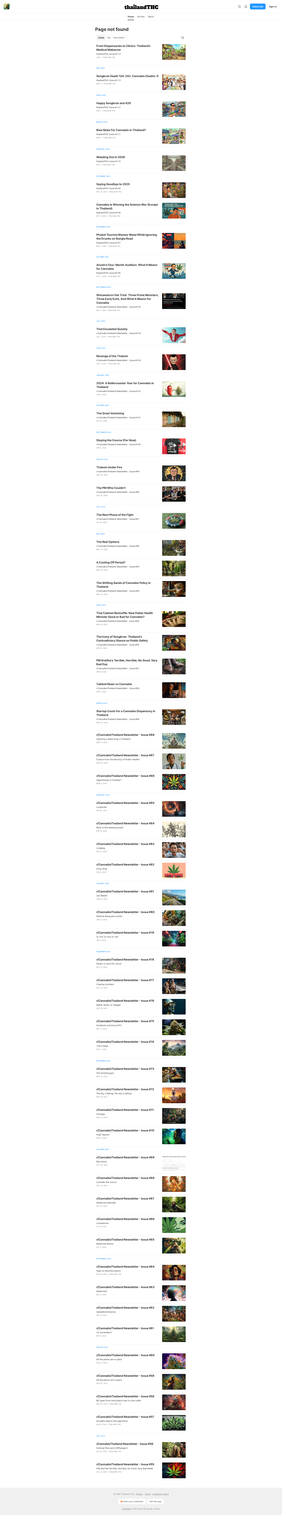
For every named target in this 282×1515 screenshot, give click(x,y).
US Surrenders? (104, 1332)
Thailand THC (109, 57)
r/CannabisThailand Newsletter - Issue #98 (117, 491)
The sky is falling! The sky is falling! (114, 1093)
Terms (148, 1494)
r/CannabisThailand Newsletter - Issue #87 (125, 755)
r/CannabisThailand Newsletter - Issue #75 (125, 1021)
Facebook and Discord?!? (108, 1025)
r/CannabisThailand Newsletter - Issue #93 (117, 620)
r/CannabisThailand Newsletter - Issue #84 (125, 823)
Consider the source (106, 1182)
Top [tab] (108, 37)
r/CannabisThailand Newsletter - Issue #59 (125, 1375)
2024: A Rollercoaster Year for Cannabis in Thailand (125, 385)
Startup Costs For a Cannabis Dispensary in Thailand (125, 713)
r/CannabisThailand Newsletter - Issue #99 (117, 471)
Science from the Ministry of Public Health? (118, 759)
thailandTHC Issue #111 (108, 134)
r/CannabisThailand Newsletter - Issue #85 (125, 803)
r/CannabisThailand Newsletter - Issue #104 (118, 333)
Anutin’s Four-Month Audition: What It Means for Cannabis (126, 266)
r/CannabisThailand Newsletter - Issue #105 (118, 306)
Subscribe (257, 6)
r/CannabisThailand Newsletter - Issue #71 (125, 1110)
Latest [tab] (101, 37)
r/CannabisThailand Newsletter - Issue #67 (125, 1198)
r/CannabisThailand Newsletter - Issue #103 (118, 360)
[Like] (98, 114)
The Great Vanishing (110, 413)
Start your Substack (133, 1501)
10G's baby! (102, 1045)
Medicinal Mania (104, 1243)
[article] (141, 53)
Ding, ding (101, 868)
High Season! (103, 1134)
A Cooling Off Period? (110, 562)
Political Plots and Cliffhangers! (112, 1447)
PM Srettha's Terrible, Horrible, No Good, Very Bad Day (126, 662)
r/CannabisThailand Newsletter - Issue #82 (125, 864)
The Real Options (107, 542)
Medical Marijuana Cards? (109, 916)
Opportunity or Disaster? (108, 779)
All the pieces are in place (109, 1359)
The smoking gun (105, 1072)
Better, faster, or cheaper (108, 1004)
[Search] (239, 6)
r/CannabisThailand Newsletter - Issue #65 (125, 1239)
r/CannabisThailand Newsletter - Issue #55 (125, 1464)
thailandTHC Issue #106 (108, 272)
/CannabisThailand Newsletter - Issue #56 (124, 1444)
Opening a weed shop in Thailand (113, 738)
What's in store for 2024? (109, 963)
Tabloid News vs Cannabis (114, 684)
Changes (100, 1113)
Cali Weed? (101, 895)
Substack (126, 1508)
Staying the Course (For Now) (116, 440)
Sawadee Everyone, (106, 1311)
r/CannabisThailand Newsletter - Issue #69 (125, 1157)
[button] (130, 16)
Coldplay (100, 848)
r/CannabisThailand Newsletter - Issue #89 (117, 719)
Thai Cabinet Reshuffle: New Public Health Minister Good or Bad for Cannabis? (124, 615)
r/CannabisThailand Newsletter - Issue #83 (125, 844)
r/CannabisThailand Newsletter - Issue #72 (125, 1089)
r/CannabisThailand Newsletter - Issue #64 (125, 1266)
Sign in (273, 6)
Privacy (139, 1494)
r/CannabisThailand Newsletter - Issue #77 (125, 980)
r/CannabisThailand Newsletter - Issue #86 (125, 776)
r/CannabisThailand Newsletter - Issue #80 (125, 912)
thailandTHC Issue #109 (108, 188)
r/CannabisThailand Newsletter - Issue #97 (117, 518)
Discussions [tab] (118, 37)
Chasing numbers (105, 984)
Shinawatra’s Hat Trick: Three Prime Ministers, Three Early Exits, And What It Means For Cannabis (127, 298)
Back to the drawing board (109, 827)
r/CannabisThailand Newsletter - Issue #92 (117, 644)
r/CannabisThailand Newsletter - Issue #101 (118, 417)
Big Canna (101, 1161)
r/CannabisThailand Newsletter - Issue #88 (125, 735)
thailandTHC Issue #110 (108, 161)
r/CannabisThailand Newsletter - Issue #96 (117, 545)
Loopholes (101, 807)
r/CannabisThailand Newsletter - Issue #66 (125, 1219)
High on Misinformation (108, 1270)
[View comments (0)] (119, 61)
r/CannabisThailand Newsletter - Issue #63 (125, 1287)
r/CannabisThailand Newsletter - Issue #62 (125, 1307)
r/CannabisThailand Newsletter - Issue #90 (117, 688)
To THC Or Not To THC (107, 936)
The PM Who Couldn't (111, 488)
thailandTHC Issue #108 (108, 212)
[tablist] (111, 38)
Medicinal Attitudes (106, 1202)
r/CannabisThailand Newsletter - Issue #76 (125, 1000)
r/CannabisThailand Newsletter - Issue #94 (117, 590)
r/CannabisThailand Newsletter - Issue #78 (125, 959)
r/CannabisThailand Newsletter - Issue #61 (125, 1328)
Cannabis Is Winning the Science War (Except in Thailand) (127, 206)
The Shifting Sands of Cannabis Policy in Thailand (123, 584)
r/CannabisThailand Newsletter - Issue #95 (117, 566)
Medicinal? (101, 1291)
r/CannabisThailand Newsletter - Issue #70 (125, 1130)
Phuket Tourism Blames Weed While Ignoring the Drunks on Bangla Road (126, 236)
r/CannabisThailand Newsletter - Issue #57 (125, 1417)
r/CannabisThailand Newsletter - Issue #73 (125, 1069)
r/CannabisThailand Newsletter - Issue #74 (125, 1041)
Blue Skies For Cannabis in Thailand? (121, 130)
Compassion (102, 1223)
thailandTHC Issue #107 (108, 242)
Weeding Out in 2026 (110, 157)
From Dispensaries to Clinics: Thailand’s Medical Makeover (123, 47)
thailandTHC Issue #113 (108, 80)
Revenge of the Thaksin (112, 356)
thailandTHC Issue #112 (108, 107)
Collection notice (160, 1494)
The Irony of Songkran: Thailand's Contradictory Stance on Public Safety (122, 638)
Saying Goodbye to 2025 (113, 184)
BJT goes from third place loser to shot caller (118, 1400)
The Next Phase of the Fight (114, 515)
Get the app (155, 1501)
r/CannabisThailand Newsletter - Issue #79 (125, 932)
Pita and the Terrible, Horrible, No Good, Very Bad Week (124, 1468)
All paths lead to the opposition (112, 1420)
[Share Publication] (246, 6)
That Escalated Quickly (111, 329)
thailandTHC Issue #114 (108, 53)
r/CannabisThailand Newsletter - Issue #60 (125, 1355)
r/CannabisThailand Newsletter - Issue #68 (125, 1178)
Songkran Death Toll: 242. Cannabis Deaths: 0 (127, 76)
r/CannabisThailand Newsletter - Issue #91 (117, 668)
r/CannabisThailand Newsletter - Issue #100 (118, 444)
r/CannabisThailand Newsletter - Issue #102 (118, 391)
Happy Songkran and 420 (113, 103)
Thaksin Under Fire (109, 467)
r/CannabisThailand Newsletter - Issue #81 (125, 891)
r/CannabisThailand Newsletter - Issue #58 (125, 1396)
